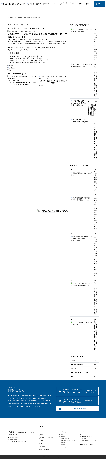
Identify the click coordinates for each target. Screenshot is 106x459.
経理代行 (63, 443)
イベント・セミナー (77, 365)
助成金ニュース (85, 438)
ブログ (73, 360)
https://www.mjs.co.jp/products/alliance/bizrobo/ (22, 50)
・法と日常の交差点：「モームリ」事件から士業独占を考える (26, 56)
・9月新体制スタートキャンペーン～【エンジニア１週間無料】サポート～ (29, 60)
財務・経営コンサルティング (79, 373)
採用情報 (87, 4)
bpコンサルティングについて (50, 4)
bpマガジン (72, 3)
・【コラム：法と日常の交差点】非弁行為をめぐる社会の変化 (25, 58)
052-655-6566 (72, 392)
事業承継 (63, 445)
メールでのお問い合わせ (77, 409)
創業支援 (63, 436)
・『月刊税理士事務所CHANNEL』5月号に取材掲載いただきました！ (27, 62)
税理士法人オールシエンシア (87, 444)
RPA (62, 434)
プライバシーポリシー (44, 449)
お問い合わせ (99, 4)
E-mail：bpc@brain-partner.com (16, 441)
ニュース (73, 369)
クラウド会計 (64, 447)
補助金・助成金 (65, 438)
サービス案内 (63, 3)
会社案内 (80, 4)
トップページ (42, 432)
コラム (73, 377)
